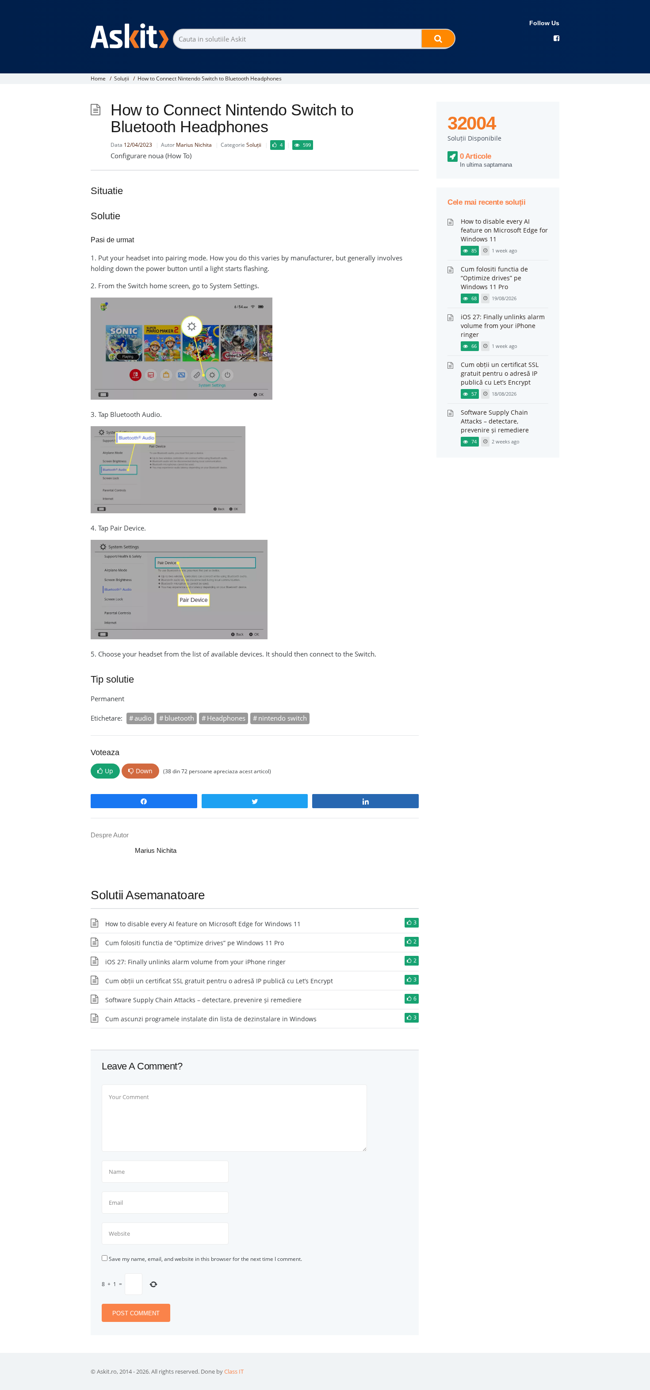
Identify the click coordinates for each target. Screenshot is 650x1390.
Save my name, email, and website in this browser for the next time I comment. (205, 1259)
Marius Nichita (194, 145)
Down (144, 771)
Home (98, 78)
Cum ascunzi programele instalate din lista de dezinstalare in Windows (211, 1019)
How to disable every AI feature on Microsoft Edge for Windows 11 (203, 924)
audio (143, 718)
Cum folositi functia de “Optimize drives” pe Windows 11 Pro (194, 943)
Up (109, 771)
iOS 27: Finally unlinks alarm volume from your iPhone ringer (195, 962)
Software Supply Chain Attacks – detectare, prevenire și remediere (203, 1000)
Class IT (234, 1371)
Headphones (226, 718)
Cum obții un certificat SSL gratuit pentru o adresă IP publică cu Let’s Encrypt (219, 981)
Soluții (121, 78)
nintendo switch (282, 718)
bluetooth (179, 718)
